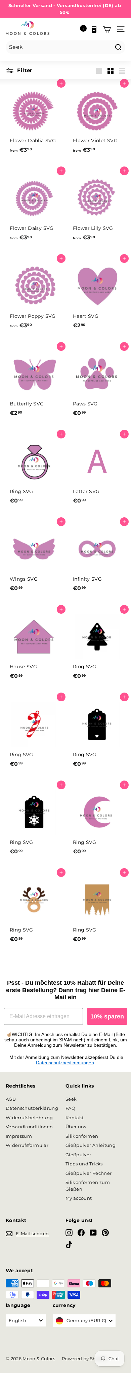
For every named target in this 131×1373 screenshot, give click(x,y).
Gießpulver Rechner (89, 1173)
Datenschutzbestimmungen (65, 1062)
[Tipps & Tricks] (83, 29)
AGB (11, 1099)
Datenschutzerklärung (32, 1108)
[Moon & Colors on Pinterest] (105, 1232)
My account (79, 1198)
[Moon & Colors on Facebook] (81, 1232)
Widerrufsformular (27, 1145)
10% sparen (107, 1016)
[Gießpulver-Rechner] (94, 29)
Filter (24, 70)
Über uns (76, 1126)
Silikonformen (82, 1136)
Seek (71, 1099)
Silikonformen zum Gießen (88, 1186)
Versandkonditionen (29, 1126)
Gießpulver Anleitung (91, 1145)
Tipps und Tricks (84, 1163)
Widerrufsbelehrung (29, 1117)
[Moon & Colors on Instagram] (69, 1232)
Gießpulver (78, 1154)
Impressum (19, 1136)
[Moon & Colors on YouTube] (93, 1232)
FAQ (70, 1108)
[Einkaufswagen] (106, 29)
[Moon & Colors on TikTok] (69, 1244)
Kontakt (75, 1117)
